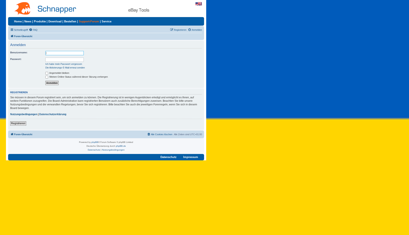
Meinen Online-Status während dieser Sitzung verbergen (78, 76)
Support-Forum (89, 21)
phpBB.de (121, 146)
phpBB (94, 142)
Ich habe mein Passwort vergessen (63, 64)
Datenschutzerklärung (52, 114)
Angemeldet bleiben (59, 73)
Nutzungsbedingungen (23, 114)
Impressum (190, 157)
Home (18, 21)
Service (106, 21)
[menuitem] (33, 29)
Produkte (40, 21)
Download (55, 21)
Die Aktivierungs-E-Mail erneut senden (65, 67)
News (27, 21)
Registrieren (18, 123)
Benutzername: (18, 52)
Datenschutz (168, 157)
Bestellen (70, 21)
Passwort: (16, 59)
